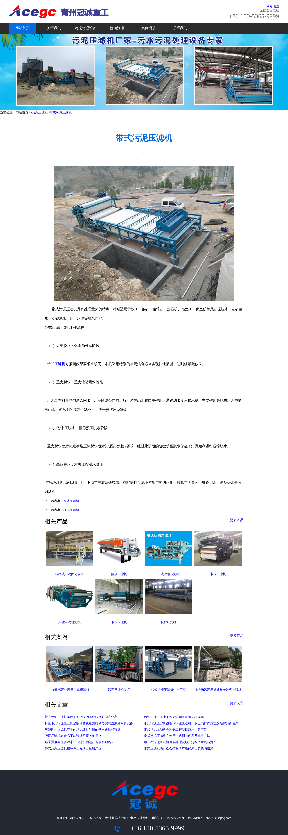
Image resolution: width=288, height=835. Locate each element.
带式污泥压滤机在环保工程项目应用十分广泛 (175, 729)
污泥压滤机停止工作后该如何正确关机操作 (174, 717)
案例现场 (148, 28)
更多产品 (236, 520)
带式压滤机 (56, 364)
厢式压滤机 (71, 501)
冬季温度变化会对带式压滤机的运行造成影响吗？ (79, 742)
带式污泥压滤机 (61, 112)
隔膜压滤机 (119, 574)
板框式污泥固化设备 (69, 574)
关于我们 (54, 28)
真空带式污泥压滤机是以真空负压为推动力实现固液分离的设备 (89, 723)
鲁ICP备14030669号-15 (72, 818)
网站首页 (22, 28)
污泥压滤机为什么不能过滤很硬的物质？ (73, 736)
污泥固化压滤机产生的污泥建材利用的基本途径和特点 (82, 729)
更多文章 (236, 703)
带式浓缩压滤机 (169, 574)
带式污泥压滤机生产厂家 (168, 689)
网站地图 (272, 6)
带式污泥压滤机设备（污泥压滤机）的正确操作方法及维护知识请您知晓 (194, 723)
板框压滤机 (71, 510)
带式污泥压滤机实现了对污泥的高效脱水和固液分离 (81, 717)
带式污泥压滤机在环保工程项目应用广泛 (73, 748)
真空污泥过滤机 (69, 622)
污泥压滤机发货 (119, 689)
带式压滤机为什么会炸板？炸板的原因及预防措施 (178, 748)
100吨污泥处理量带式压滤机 (69, 689)
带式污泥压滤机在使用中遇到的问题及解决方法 (177, 736)
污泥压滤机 (40, 112)
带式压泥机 (119, 622)
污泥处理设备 (85, 28)
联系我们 (180, 28)
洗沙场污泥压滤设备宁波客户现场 (218, 689)
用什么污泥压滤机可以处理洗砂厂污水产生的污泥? (179, 742)
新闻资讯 (117, 28)
